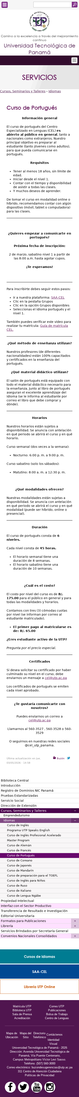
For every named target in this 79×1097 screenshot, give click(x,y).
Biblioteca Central (15, 780)
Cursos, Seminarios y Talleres (22, 91)
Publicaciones (57, 1010)
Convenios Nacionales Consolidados (29, 936)
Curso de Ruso (17, 885)
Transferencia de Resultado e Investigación (34, 911)
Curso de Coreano (19, 860)
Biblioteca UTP (22, 1010)
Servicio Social (12, 800)
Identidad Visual (53, 1041)
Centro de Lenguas (57, 1018)
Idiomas (54, 91)
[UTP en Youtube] (36, 1087)
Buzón (60, 758)
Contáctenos (55, 1034)
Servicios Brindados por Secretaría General (34, 931)
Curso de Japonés (19, 865)
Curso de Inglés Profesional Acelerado (34, 835)
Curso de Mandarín (20, 870)
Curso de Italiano (19, 890)
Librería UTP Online (39, 987)
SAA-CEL (58, 297)
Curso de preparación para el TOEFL (32, 875)
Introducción (10, 785)
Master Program (18, 840)
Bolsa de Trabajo (57, 1014)
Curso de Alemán (19, 845)
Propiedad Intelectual (17, 901)
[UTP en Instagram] (49, 1087)
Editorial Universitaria (17, 916)
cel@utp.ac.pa (56, 678)
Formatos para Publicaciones (23, 921)
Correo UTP (56, 1006)
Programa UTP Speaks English (28, 830)
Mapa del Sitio (25, 1035)
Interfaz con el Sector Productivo (26, 906)
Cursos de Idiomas (39, 956)
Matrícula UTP (22, 1006)
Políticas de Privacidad (39, 1075)
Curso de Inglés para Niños (26, 880)
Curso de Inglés (18, 825)
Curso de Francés (19, 850)
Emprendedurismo (17, 815)
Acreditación (22, 1018)
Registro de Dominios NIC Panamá (27, 790)
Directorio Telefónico (39, 1035)
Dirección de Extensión (19, 805)
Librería (7, 926)
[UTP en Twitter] (23, 1087)
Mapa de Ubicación (11, 1035)
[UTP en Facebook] (10, 1087)
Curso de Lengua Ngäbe (24, 895)
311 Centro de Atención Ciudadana (39, 1071)
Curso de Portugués (21, 855)
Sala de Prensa (22, 1014)
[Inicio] (39, 22)
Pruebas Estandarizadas (19, 795)
